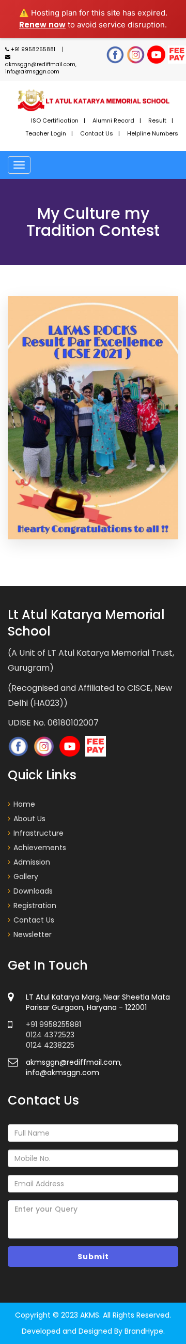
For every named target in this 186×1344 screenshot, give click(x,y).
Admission (31, 862)
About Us (29, 818)
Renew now (42, 24)
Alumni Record (113, 120)
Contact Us (96, 133)
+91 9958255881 (33, 49)
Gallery (25, 876)
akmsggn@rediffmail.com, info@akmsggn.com (40, 68)
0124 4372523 (50, 1035)
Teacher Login (45, 133)
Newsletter (32, 934)
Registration (34, 905)
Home (24, 804)
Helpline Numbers (152, 133)
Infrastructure (38, 833)
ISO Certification (55, 120)
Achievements (39, 847)
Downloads (33, 891)
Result (157, 120)
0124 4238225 (50, 1045)
